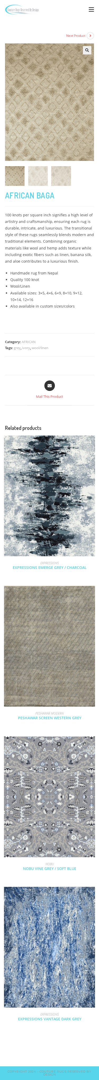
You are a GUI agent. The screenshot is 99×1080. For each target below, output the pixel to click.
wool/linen (40, 347)
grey (17, 347)
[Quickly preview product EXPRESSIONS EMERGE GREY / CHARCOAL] (92, 444)
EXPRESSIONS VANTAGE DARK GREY (49, 1018)
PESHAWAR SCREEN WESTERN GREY (49, 717)
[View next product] (90, 35)
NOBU (49, 864)
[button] (87, 50)
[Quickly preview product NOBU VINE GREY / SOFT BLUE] (92, 745)
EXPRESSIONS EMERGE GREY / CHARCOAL (50, 567)
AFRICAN (29, 341)
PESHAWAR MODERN (49, 713)
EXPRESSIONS (49, 563)
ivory (26, 347)
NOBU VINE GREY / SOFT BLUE (49, 868)
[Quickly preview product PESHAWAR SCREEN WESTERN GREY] (92, 595)
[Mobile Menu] (91, 9)
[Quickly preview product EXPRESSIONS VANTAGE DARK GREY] (92, 896)
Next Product (75, 35)
